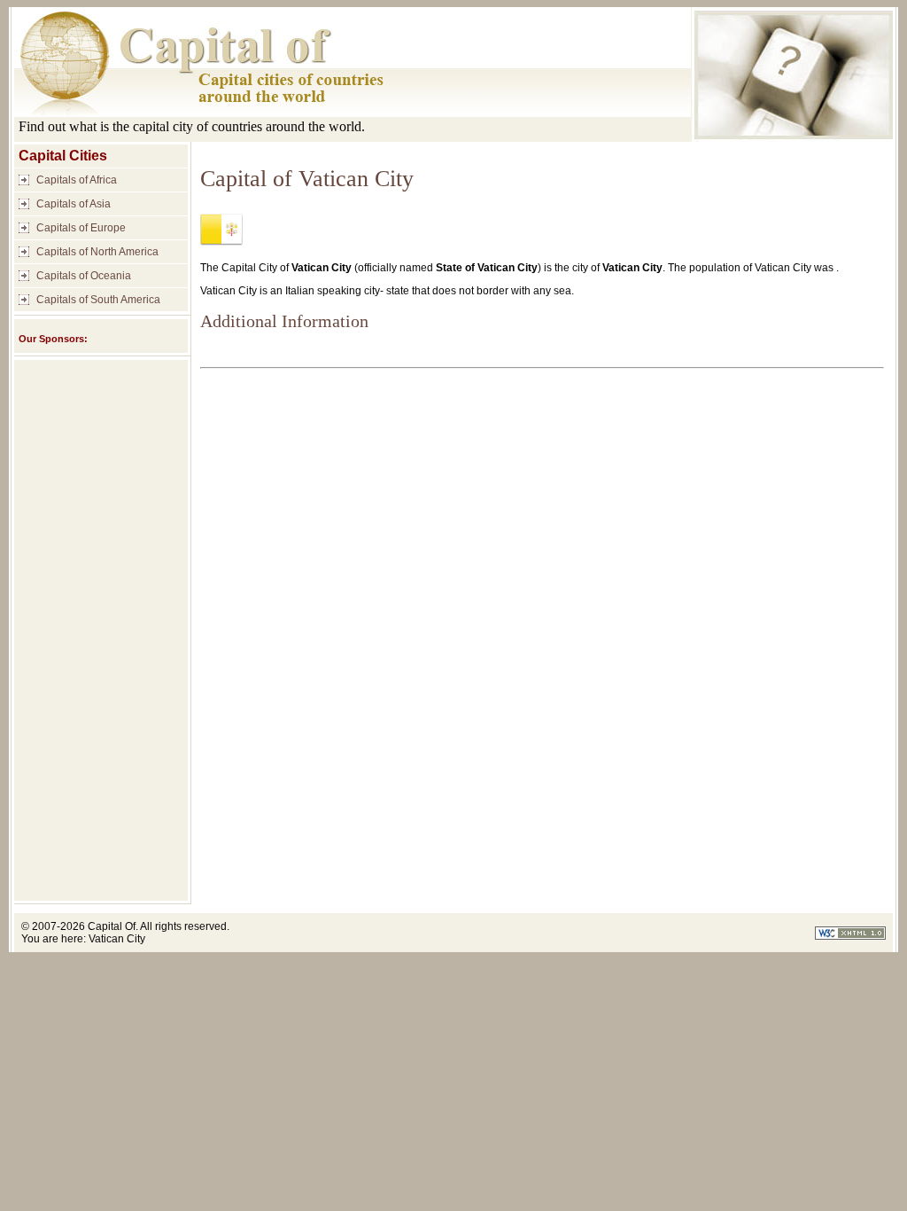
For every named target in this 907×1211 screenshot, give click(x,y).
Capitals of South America (98, 299)
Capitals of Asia (73, 204)
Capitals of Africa (76, 180)
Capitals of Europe (81, 228)
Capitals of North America (97, 252)
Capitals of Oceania (83, 276)
